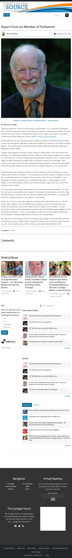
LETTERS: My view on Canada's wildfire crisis (43, 328)
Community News (10, 486)
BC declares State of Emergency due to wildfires (44, 430)
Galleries (11, 489)
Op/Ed (27, 486)
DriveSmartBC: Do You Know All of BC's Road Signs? (45, 316)
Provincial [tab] (27, 405)
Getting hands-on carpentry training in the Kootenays (46, 342)
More (66, 348)
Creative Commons (44, 548)
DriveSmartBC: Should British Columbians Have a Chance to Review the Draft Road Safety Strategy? (36, 282)
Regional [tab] (36, 405)
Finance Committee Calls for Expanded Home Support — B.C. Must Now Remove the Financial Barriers (12, 282)
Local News (10, 484)
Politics (13, 230)
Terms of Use (21, 548)
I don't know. (7, 324)
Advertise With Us (9, 548)
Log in (47, 555)
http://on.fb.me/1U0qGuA (47, 136)
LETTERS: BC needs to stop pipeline (40, 322)
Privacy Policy (31, 548)
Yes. (5, 318)
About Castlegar (36, 552)
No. (5, 321)
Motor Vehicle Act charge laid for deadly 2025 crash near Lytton (49, 410)
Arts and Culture (27, 484)
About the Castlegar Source (60, 548)
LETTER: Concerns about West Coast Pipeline (43, 389)
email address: (53, 493)
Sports (27, 489)
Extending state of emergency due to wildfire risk (44, 416)
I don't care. (7, 327)
